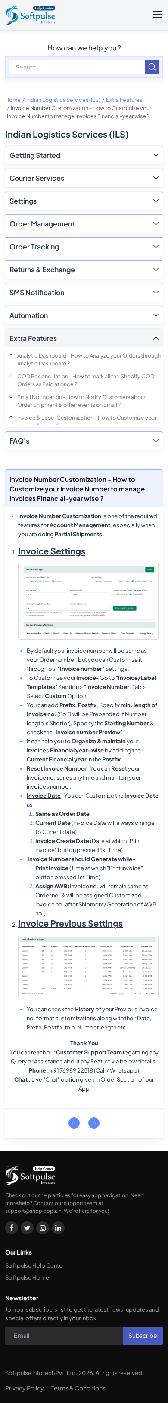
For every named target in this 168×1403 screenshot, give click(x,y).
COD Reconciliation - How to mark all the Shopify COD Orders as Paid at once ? (85, 380)
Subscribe (142, 1335)
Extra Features (124, 99)
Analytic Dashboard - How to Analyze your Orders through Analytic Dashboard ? (89, 359)
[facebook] (11, 1227)
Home (13, 99)
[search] (152, 67)
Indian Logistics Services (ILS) (63, 99)
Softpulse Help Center (34, 1265)
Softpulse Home (27, 1277)
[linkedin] (58, 1227)
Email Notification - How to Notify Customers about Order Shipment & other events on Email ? (81, 400)
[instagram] (42, 1227)
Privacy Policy (24, 1388)
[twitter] (27, 1227)
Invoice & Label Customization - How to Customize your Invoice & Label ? (86, 421)
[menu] (157, 15)
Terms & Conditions (78, 1388)
